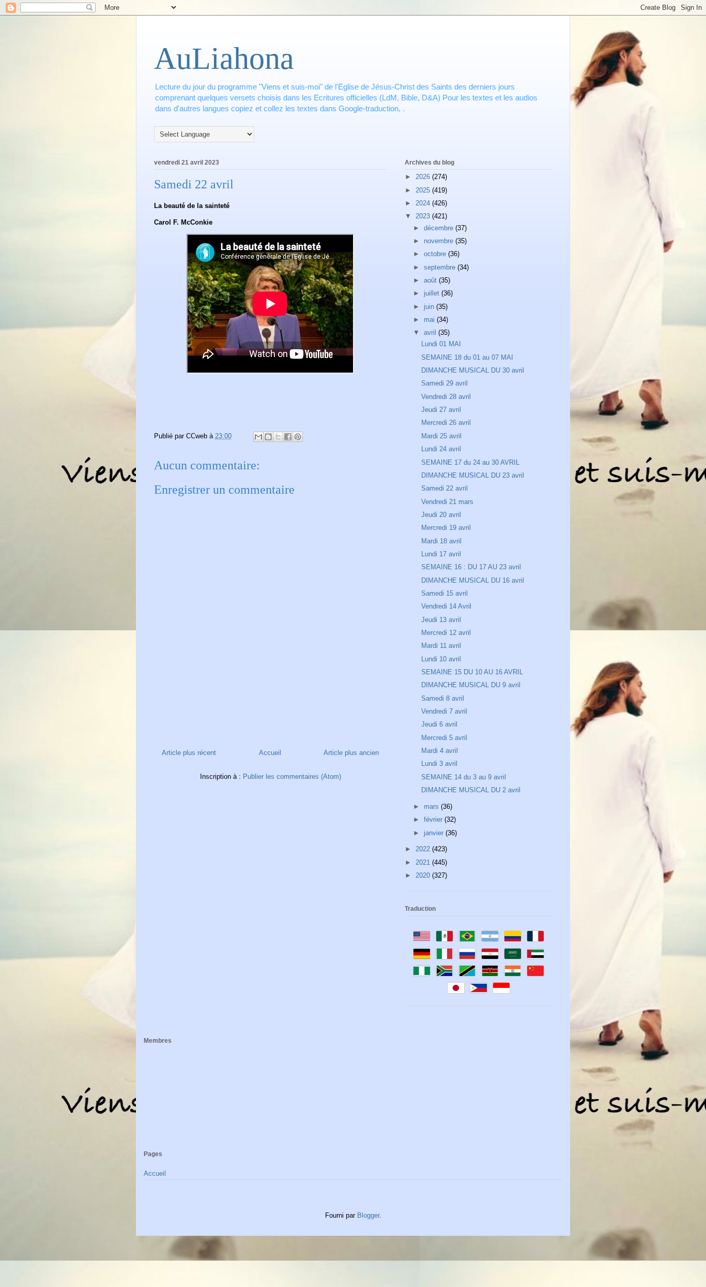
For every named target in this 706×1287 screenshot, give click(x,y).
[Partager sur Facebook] (288, 437)
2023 (424, 216)
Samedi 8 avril (442, 698)
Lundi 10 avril (441, 659)
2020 (424, 875)
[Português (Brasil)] (467, 936)
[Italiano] (444, 953)
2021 (424, 862)
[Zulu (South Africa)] (444, 971)
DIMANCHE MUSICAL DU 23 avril (472, 475)
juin (430, 306)
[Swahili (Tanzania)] (467, 971)
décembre (439, 228)
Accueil (270, 753)
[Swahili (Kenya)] (490, 971)
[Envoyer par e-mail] (258, 437)
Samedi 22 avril (444, 488)
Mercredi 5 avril (444, 738)
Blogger (368, 1215)
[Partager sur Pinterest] (298, 437)
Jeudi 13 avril (441, 620)
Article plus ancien (351, 753)
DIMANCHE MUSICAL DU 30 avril (472, 370)
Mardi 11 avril (441, 645)
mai (430, 319)
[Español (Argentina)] (490, 936)
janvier (435, 833)
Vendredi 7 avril (444, 711)
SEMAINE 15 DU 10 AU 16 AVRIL (472, 672)
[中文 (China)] (535, 971)
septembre (440, 267)
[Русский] (467, 953)
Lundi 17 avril (441, 554)
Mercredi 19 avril (446, 527)
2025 (424, 190)
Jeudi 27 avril (441, 409)
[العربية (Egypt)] (490, 953)
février (434, 819)
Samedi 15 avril (444, 593)
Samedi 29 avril (444, 383)
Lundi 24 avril (441, 449)
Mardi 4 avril (439, 751)
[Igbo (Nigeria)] (422, 971)
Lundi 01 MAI (441, 344)
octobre (436, 254)
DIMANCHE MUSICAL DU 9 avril (470, 685)
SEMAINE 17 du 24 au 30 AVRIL (470, 462)
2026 (424, 177)
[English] (422, 936)
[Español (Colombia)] (512, 936)
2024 (424, 203)
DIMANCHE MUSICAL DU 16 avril (472, 580)
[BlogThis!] (268, 437)
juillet (432, 293)
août (431, 280)
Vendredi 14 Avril (446, 606)
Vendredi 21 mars (447, 502)
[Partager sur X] (278, 437)
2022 (424, 849)
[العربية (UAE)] (535, 953)
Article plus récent (189, 753)
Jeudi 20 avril (441, 515)
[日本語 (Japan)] (456, 988)
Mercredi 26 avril (446, 422)
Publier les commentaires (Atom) (292, 776)
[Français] (535, 936)
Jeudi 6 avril (439, 724)
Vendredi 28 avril (446, 397)
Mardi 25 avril (441, 436)
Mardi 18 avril (441, 541)
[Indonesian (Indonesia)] (501, 988)
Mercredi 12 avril (446, 633)
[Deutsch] (422, 953)
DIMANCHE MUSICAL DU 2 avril (470, 790)
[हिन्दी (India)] (512, 971)
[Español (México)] (444, 936)
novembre (439, 241)
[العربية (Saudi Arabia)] (512, 953)
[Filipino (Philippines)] (478, 988)
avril (431, 332)
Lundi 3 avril (439, 763)
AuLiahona (224, 58)
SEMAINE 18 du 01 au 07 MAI (467, 357)
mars (432, 806)
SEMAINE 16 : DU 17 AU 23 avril (471, 567)
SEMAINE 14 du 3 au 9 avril (463, 777)
